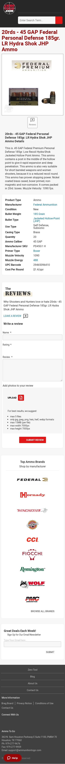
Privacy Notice (24, 703)
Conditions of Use (44, 703)
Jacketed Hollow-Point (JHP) (46, 220)
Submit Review (35, 439)
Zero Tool (32, 669)
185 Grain (39, 214)
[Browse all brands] (58, 611)
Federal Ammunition (45, 204)
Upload (12, 397)
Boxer (36, 251)
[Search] (58, 20)
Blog (32, 676)
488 (35, 260)
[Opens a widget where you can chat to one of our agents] (12, 758)
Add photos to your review (18, 385)
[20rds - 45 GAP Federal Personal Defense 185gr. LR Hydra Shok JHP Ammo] (32, 84)
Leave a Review (13, 315)
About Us (32, 683)
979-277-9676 (13, 743)
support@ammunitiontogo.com (24, 750)
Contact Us (32, 690)
